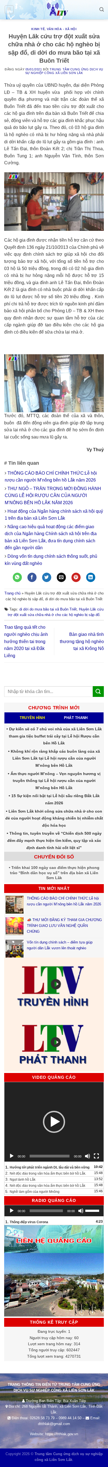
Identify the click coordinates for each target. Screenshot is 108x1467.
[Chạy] (11, 1156)
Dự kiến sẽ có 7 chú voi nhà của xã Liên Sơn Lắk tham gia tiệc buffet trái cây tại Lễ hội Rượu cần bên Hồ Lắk (55, 736)
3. (20, 1179)
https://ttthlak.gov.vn (61, 1434)
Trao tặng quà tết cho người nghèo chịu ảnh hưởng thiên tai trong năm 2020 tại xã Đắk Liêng (26, 641)
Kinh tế (38, 29)
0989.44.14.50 (70, 1418)
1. (47, 1167)
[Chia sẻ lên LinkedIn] (90, 577)
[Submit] (98, 691)
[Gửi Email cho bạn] (61, 577)
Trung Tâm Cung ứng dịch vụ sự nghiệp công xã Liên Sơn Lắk (64, 71)
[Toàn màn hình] (96, 1156)
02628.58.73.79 (42, 1418)
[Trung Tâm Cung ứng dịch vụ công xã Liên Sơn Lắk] (54, 9)
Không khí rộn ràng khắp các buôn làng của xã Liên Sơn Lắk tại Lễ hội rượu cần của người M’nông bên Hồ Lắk (55, 758)
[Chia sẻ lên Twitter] (46, 577)
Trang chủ (12, 593)
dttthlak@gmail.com (54, 1424)
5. (32, 1191)
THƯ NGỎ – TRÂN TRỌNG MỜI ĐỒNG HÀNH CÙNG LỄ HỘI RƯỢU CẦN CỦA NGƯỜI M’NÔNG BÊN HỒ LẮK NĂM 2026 (53, 495)
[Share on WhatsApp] (17, 577)
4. (45, 1185)
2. (45, 1173)
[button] (54, 1122)
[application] (54, 1122)
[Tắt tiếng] (87, 1156)
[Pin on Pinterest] (76, 577)
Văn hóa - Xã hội (62, 29)
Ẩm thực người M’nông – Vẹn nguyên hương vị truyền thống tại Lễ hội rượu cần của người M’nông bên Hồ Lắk (56, 780)
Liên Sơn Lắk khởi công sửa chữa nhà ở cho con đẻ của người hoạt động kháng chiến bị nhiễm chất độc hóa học (54, 818)
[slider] (93, 1210)
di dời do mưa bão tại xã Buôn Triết (48, 609)
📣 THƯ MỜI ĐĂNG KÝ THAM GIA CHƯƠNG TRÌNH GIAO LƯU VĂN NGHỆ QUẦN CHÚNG (64, 926)
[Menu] (9, 9)
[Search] (101, 9)
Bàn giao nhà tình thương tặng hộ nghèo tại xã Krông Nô (82, 641)
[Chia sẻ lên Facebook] (32, 577)
